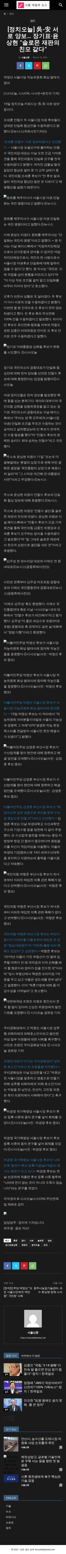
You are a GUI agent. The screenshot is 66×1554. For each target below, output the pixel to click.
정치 (11, 13)
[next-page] (12, 1418)
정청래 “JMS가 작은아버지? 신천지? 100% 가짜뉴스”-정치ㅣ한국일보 (43, 1387)
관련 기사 (11, 1355)
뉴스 (8, 1511)
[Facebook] (20, 65)
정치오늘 (36, 1244)
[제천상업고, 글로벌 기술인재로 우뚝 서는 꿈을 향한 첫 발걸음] (11, 1466)
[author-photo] (33, 1327)
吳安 (15, 1240)
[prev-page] (6, 1418)
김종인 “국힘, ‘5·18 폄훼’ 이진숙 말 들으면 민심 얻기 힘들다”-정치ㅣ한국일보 (43, 1369)
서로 (32, 1240)
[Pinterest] (37, 65)
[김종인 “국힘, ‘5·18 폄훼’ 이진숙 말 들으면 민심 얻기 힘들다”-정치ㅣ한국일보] (13, 1369)
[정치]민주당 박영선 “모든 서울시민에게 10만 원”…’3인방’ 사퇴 (18, 1292)
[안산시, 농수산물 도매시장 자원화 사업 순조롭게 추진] (11, 1444)
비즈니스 (11, 1517)
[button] (6, 5)
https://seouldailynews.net (33, 1337)
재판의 (24, 1244)
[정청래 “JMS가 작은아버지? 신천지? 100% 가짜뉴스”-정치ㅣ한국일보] (13, 1387)
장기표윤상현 (11, 1244)
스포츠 (10, 1522)
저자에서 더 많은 (30, 1355)
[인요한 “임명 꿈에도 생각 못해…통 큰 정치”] (13, 1404)
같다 (23, 1240)
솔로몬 (41, 1240)
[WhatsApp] (45, 65)
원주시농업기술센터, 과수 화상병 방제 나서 (48, 1290)
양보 (50, 1240)
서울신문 (25, 57)
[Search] (61, 5)
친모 (46, 1244)
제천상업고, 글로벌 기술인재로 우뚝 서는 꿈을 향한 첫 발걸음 (40, 1461)
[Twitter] (28, 65)
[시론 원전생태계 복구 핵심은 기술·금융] (11, 1478)
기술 (8, 1506)
